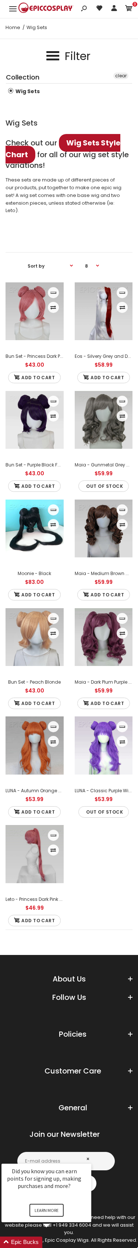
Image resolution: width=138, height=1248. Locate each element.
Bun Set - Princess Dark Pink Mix (40, 356)
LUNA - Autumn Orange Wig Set (40, 790)
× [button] (87, 1158)
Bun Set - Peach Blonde (34, 682)
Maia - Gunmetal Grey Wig (105, 465)
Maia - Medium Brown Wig (104, 573)
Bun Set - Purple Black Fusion (38, 465)
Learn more (47, 1210)
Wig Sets (27, 91)
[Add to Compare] (53, 307)
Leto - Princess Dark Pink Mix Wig (41, 899)
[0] (128, 9)
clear (121, 76)
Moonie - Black (34, 573)
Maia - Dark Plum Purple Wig (106, 682)
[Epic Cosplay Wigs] (46, 9)
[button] (55, 1242)
